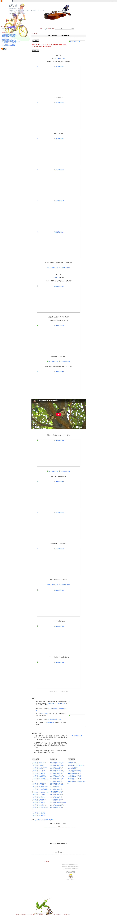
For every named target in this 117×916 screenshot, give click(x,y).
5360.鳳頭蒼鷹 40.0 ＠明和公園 (39, 804)
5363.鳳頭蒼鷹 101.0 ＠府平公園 (58, 35)
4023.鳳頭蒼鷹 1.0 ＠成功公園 (56, 789)
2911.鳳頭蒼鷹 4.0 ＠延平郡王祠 (39, 762)
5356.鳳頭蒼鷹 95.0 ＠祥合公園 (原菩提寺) (11, 41)
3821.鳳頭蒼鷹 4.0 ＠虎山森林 (38, 765)
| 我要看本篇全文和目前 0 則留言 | (50, 826)
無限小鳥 (46, 820)
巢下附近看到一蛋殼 (48, 722)
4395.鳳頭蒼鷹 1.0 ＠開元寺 (55, 796)
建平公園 (57, 58)
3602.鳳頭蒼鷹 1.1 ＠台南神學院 (56, 784)
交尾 (36, 820)
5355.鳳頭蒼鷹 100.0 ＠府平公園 (39, 815)
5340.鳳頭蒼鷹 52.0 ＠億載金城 (39, 784)
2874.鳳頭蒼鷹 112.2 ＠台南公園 (74, 771)
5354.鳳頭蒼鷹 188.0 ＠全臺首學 (39, 797)
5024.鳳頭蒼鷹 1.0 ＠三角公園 (56, 804)
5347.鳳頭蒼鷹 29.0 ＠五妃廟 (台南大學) (40, 792)
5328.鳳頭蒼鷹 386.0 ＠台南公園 (39, 783)
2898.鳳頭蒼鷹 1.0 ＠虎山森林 (56, 767)
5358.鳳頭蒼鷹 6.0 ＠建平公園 (38, 800)
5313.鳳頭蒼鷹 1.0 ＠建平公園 (56, 807)
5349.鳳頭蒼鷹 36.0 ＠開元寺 (38, 796)
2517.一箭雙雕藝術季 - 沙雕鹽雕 (74, 770)
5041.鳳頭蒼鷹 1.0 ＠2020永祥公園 (57, 805)
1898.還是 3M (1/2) (72, 768)
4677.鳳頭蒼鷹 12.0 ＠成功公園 (39, 775)
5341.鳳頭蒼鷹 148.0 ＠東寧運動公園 (40, 786)
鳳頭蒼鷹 (51, 820)
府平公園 (40, 820)
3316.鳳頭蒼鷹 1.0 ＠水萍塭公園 (56, 778)
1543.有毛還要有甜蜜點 (72, 767)
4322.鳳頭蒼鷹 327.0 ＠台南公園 (74, 778)
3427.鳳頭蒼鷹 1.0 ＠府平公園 (56, 781)
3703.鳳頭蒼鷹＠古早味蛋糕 (55, 786)
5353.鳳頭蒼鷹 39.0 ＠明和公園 (8, 45)
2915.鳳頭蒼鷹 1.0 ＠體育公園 (56, 768)
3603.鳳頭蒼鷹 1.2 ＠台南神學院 (74, 775)
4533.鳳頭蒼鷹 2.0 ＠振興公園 (38, 768)
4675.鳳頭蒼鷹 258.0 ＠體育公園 (74, 779)
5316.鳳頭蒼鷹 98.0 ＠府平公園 (39, 812)
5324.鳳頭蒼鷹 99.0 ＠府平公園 (39, 813)
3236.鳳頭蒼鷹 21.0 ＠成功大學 (74, 773)
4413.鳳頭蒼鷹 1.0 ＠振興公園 (56, 797)
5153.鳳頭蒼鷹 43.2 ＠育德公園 (39, 778)
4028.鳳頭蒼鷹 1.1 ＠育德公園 (56, 791)
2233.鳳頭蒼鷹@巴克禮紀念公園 (56, 762)
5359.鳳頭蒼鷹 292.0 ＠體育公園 (39, 802)
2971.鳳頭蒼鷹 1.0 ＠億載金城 (56, 770)
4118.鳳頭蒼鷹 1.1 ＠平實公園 (56, 792)
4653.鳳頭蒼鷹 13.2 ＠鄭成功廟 (39, 773)
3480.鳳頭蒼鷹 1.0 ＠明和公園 (56, 783)
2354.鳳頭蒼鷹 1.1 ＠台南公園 (56, 763)
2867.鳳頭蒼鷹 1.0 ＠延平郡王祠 (56, 765)
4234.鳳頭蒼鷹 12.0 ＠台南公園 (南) (40, 767)
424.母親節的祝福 (71, 762)
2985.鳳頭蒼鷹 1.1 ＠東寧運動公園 (57, 771)
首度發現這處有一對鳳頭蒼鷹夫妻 (56, 703)
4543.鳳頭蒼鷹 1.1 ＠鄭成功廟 (56, 799)
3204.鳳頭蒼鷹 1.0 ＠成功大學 (56, 773)
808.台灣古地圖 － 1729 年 (73, 763)
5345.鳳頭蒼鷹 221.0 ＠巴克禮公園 (39, 788)
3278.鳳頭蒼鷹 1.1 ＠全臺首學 (56, 775)
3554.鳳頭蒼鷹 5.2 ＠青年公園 (38, 763)
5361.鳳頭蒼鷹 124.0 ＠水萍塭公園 (39, 805)
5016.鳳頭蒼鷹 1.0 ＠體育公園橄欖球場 (58, 802)
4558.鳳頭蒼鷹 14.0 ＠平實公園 (39, 770)
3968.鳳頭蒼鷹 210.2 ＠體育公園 (74, 776)
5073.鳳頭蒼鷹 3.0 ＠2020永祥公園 (39, 776)
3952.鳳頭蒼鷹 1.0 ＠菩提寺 (55, 788)
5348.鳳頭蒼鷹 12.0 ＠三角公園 (39, 794)
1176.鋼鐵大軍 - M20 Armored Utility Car (76, 765)
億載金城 (62, 58)
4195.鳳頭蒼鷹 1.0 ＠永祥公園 (56, 794)
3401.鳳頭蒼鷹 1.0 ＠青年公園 (56, 779)
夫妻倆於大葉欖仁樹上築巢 (54, 719)
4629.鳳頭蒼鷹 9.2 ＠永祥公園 (38, 771)
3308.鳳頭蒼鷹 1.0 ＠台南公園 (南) (57, 776)
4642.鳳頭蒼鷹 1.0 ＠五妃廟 (55, 800)
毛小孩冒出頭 (44, 713)
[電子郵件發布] (58, 829)
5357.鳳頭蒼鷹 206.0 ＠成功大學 (39, 799)
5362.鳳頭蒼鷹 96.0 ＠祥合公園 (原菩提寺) (11, 34)
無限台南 (13, 5)
